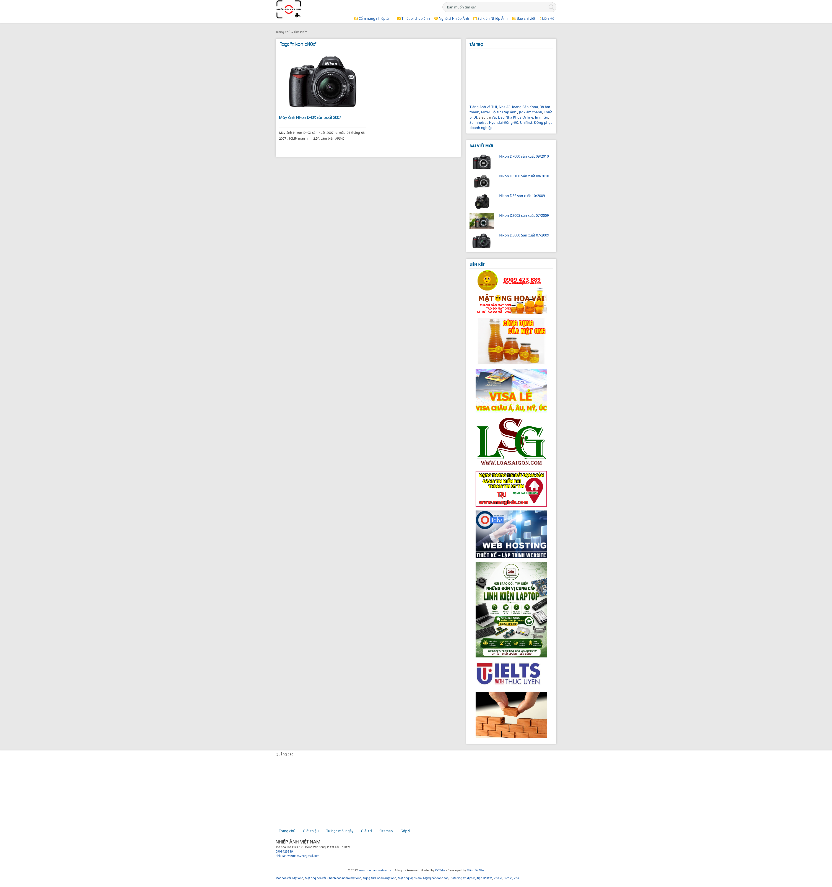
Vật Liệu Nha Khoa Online (512, 117)
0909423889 (284, 851)
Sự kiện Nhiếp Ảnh (492, 18)
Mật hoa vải (283, 878)
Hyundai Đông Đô (503, 122)
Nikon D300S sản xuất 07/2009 (524, 215)
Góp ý (405, 830)
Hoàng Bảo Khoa (524, 106)
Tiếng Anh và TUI (483, 106)
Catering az (458, 878)
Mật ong (297, 878)
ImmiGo (541, 117)
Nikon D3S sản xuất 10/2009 (522, 195)
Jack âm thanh (530, 112)
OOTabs (440, 870)
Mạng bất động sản (435, 878)
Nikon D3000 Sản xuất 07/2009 (524, 235)
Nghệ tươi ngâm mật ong (379, 878)
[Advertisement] (511, 76)
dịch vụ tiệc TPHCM (479, 878)
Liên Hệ (547, 18)
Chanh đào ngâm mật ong (344, 878)
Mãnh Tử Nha (475, 870)
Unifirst (526, 122)
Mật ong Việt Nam (410, 878)
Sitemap (386, 830)
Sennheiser (478, 122)
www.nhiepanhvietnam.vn (376, 870)
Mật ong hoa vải (315, 878)
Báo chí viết (525, 18)
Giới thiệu (311, 830)
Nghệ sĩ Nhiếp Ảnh (453, 18)
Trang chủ (287, 830)
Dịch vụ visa (511, 878)
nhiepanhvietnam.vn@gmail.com (297, 856)
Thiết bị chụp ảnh (415, 18)
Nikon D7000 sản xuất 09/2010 (524, 156)
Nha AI (504, 106)
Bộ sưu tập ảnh (503, 112)
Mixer (485, 112)
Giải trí (366, 830)
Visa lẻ (498, 878)
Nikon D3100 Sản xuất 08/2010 (524, 176)
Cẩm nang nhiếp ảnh (375, 18)
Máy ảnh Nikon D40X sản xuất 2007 (310, 117)
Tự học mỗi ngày (339, 830)
